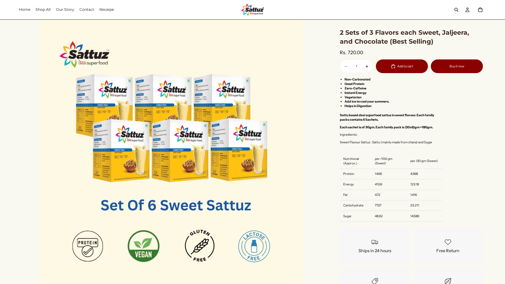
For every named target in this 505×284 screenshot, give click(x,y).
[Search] (456, 10)
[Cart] (480, 10)
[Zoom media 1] (171, 152)
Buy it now (457, 66)
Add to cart (405, 66)
